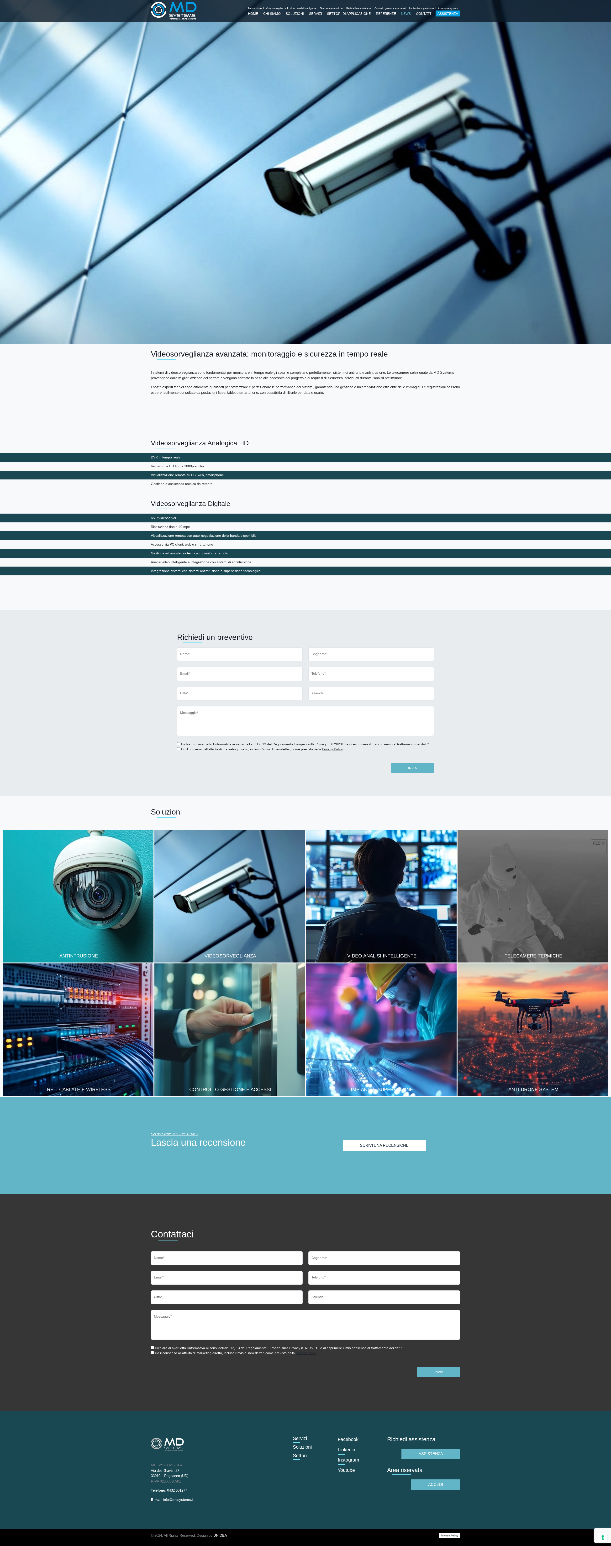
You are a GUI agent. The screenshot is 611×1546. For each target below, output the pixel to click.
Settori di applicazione (349, 14)
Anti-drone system (448, 8)
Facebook (348, 1439)
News (406, 14)
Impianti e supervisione (421, 8)
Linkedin (346, 1449)
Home (253, 14)
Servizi (315, 14)
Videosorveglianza (276, 8)
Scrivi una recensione (384, 1145)
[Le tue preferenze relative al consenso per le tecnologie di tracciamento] (602, 1537)
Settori (300, 1455)
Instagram (348, 1459)
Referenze (386, 14)
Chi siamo (272, 14)
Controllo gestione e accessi (390, 8)
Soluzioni (295, 14)
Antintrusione (255, 8)
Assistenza (447, 14)
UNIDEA (220, 1535)
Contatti (424, 14)
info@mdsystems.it (178, 1500)
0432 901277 (177, 1490)
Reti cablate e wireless (358, 8)
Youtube (346, 1470)
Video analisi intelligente (303, 8)
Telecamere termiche (331, 8)
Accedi (435, 1485)
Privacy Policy (332, 749)
